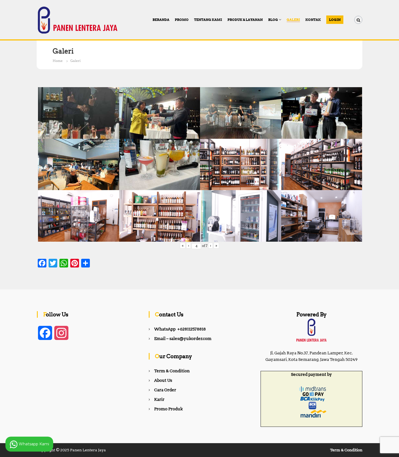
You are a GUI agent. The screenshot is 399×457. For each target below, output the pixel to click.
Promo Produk (168, 408)
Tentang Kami (208, 20)
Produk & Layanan (245, 20)
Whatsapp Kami (33, 443)
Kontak (313, 20)
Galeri (293, 20)
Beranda (161, 20)
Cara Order (165, 389)
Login (335, 20)
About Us (163, 380)
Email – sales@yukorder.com (182, 338)
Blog (273, 20)
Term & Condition (172, 370)
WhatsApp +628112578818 (180, 329)
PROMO (182, 20)
